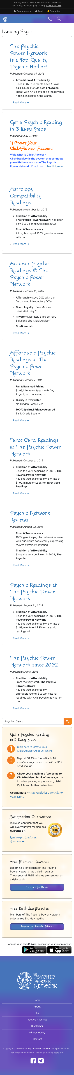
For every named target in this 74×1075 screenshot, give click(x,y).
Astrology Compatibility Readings (25, 196)
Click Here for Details (37, 887)
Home (37, 1000)
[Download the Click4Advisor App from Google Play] (34, 949)
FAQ (37, 1013)
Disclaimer (37, 1026)
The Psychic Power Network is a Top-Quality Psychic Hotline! (28, 56)
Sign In (40, 11)
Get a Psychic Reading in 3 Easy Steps (36, 126)
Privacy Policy (37, 1032)
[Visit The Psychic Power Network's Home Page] (37, 983)
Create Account (24, 11)
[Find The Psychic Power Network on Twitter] (41, 1060)
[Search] (68, 721)
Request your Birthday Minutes (37, 926)
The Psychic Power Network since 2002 (34, 661)
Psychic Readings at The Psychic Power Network (33, 592)
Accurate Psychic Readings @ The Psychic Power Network (30, 273)
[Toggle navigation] (68, 19)
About (37, 1006)
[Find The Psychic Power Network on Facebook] (33, 1060)
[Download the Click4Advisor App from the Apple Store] (59, 949)
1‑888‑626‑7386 (53, 5)
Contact (37, 1039)
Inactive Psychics (37, 1019)
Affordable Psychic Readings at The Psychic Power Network (33, 362)
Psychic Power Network (38, 1048)
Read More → (21, 102)
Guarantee (55, 11)
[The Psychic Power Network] (4, 19)
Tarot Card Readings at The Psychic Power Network (35, 447)
